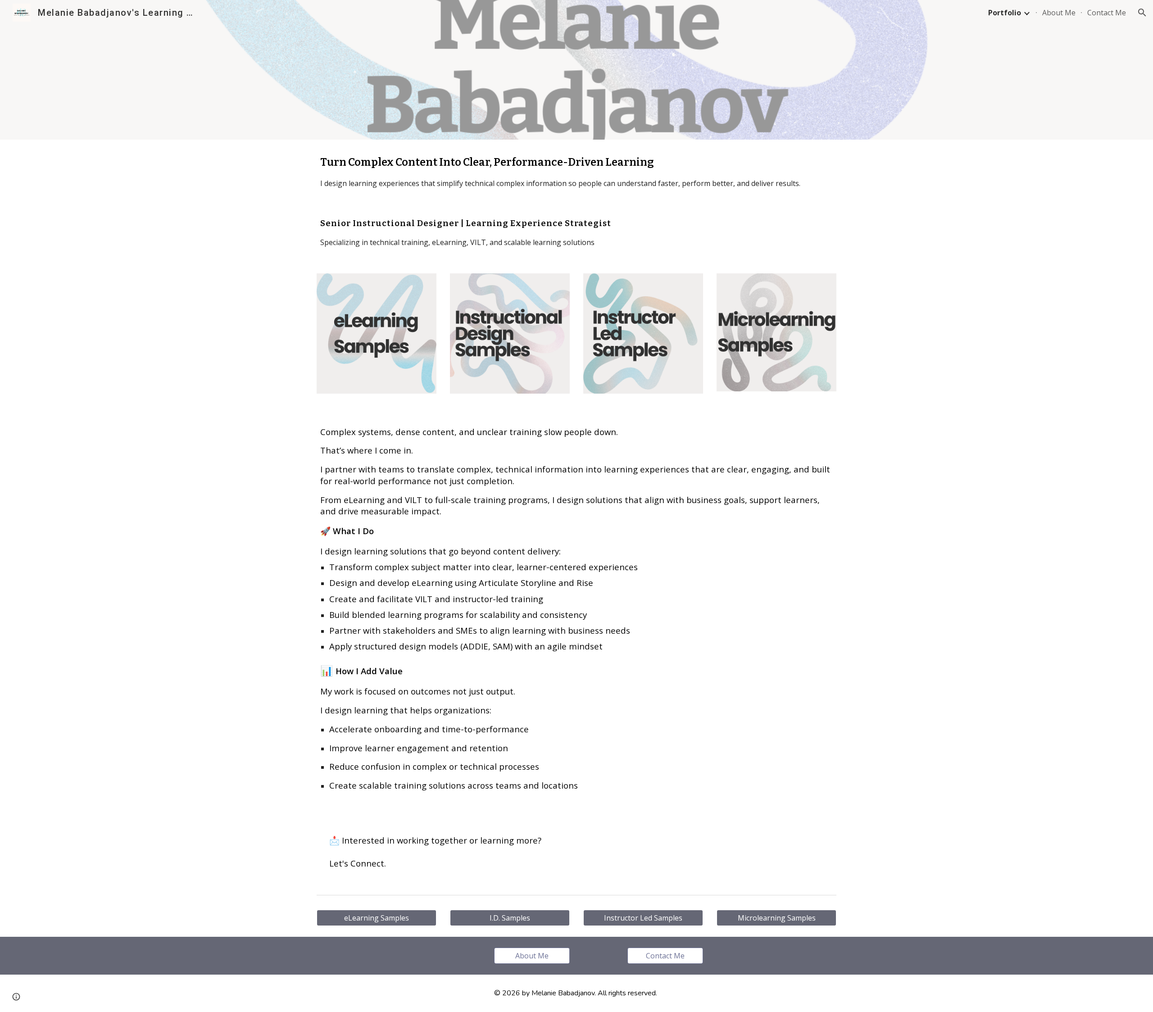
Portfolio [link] (1004, 13)
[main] (576, 171)
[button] (1142, 12)
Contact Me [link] (1106, 13)
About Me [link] (1059, 13)
